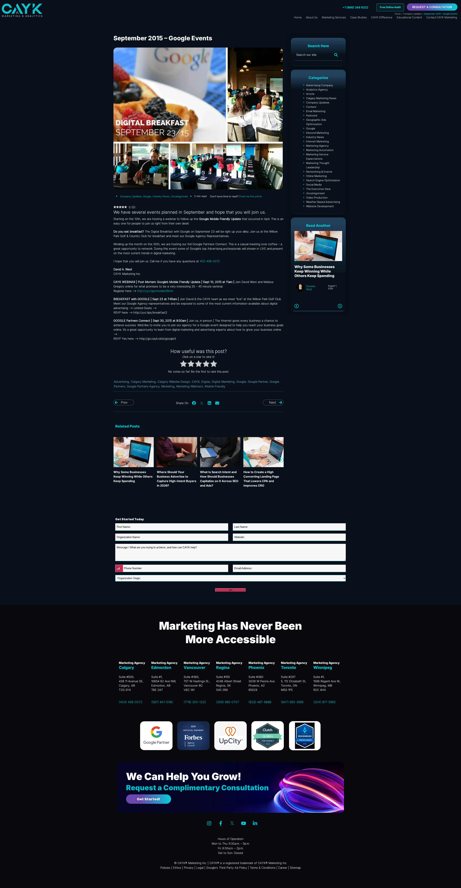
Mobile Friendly (215, 386)
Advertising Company (319, 85)
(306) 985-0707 (227, 702)
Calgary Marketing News (321, 98)
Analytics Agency (317, 89)
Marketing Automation (320, 150)
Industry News (161, 196)
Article (310, 94)
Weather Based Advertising (323, 202)
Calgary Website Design (174, 381)
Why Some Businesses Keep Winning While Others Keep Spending (133, 476)
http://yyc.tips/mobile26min (155, 291)
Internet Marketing (317, 141)
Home (398, 13)
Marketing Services (334, 17)
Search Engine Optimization (323, 180)
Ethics (177, 867)
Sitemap (295, 867)
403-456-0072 (210, 261)
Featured (311, 115)
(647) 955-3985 (292, 702)
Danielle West (310, 288)
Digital (205, 381)
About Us (311, 17)
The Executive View (318, 189)
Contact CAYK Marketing (441, 17)
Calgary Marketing (143, 381)
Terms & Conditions (263, 867)
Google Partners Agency (143, 386)
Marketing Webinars (189, 386)
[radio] (183, 364)
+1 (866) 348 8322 (355, 7)
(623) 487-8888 (260, 702)
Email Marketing (315, 111)
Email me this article (250, 196)
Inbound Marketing (317, 132)
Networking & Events (319, 171)
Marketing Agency (317, 145)
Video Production (317, 197)
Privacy (189, 867)
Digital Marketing (223, 381)
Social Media (314, 184)
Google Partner (258, 381)
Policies (165, 867)
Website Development (320, 206)
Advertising (121, 381)
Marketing (167, 386)
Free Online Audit (390, 7)
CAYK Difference (381, 17)
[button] (194, 403)
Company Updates (412, 13)
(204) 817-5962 (324, 702)
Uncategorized (179, 196)
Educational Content (409, 17)
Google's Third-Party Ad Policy (226, 867)
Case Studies (358, 17)
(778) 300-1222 (195, 702)
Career (282, 867)
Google (147, 196)
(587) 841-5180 (162, 702)
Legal (199, 867)
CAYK (196, 381)
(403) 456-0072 (130, 702)
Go (230, 590)
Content (311, 107)
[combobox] (119, 568)
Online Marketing (316, 176)
